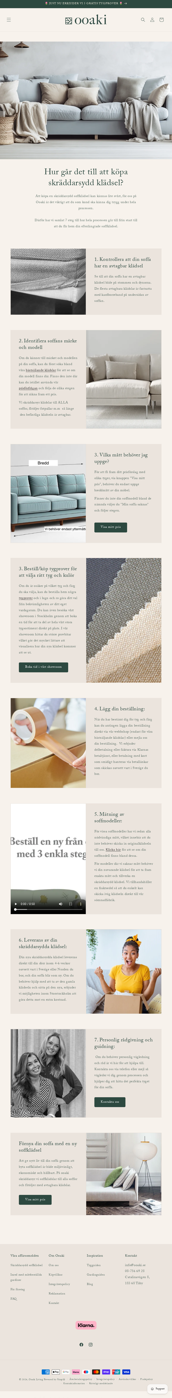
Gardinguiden (96, 1275)
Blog (90, 1284)
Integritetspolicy (59, 1284)
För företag (17, 1289)
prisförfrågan (28, 389)
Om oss (54, 1265)
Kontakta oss (110, 1102)
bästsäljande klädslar (41, 370)
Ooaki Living (36, 1380)
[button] (8, 19)
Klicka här (113, 850)
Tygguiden (93, 1265)
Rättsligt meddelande (101, 1384)
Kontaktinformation (74, 1384)
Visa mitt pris (111, 527)
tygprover (26, 598)
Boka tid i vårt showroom (43, 667)
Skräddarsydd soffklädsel (26, 1265)
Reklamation (57, 1294)
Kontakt (54, 1303)
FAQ (13, 1299)
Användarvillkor (127, 1380)
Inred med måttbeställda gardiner (26, 1278)
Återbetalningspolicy (80, 1380)
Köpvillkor (56, 1275)
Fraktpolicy (146, 1380)
